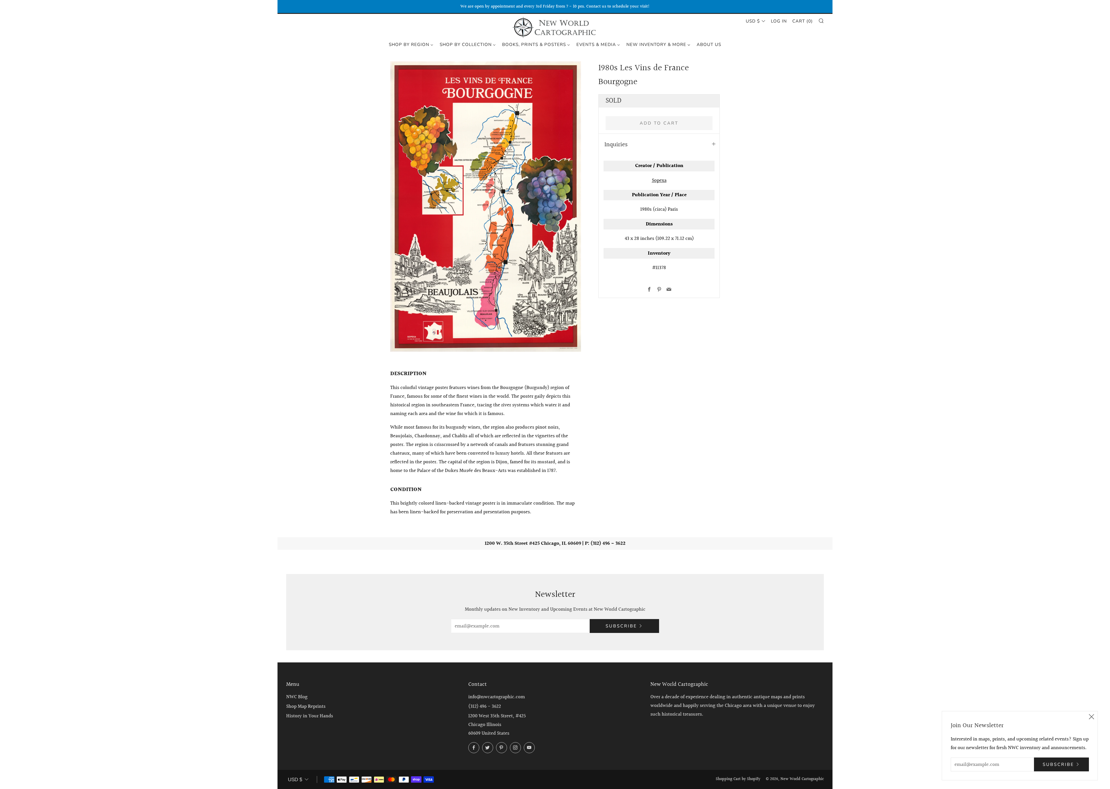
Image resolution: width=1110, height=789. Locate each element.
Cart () (802, 21)
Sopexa (659, 180)
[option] (485, 206)
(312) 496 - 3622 (484, 706)
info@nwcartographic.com (496, 697)
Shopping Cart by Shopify (738, 779)
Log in (779, 21)
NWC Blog (297, 697)
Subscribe (621, 626)
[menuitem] (411, 44)
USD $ (753, 21)
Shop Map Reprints (305, 706)
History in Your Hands (309, 716)
